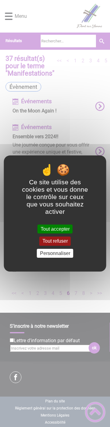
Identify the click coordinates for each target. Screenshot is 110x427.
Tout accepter (55, 229)
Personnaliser (55, 253)
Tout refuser (55, 241)
